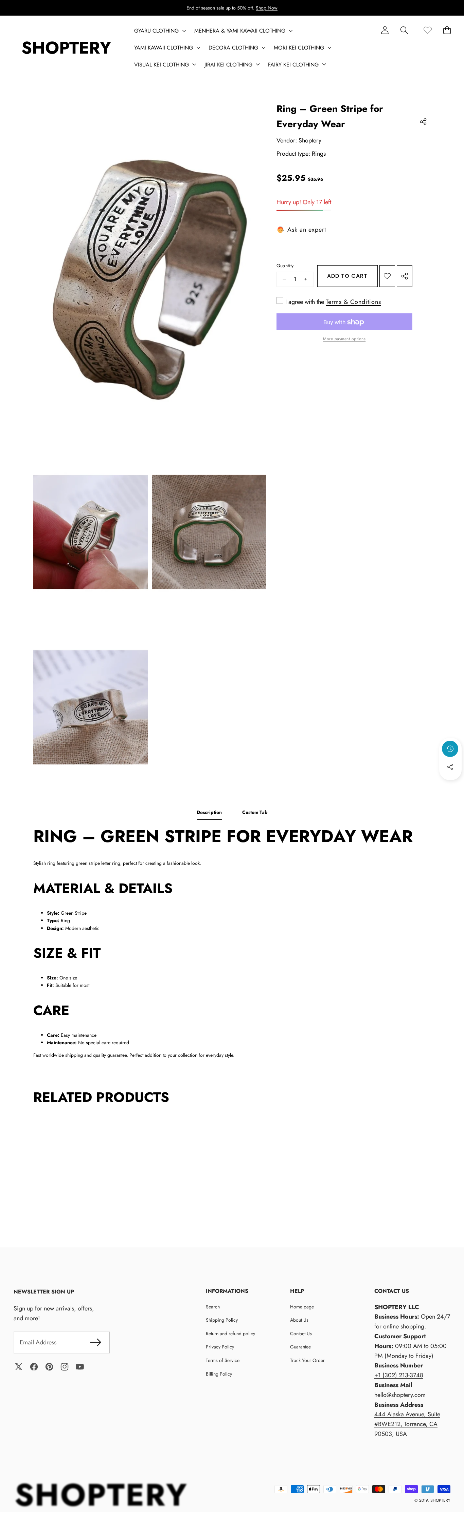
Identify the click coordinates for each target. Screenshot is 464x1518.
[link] (427, 30)
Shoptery (310, 140)
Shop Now (267, 7)
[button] (404, 30)
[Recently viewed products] (450, 749)
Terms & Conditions (353, 301)
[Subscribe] (95, 1342)
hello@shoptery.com (400, 1394)
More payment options (344, 339)
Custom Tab (255, 812)
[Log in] (384, 30)
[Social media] (450, 767)
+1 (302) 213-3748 (398, 1375)
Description (209, 812)
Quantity (285, 265)
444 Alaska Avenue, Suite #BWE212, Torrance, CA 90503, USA (407, 1424)
